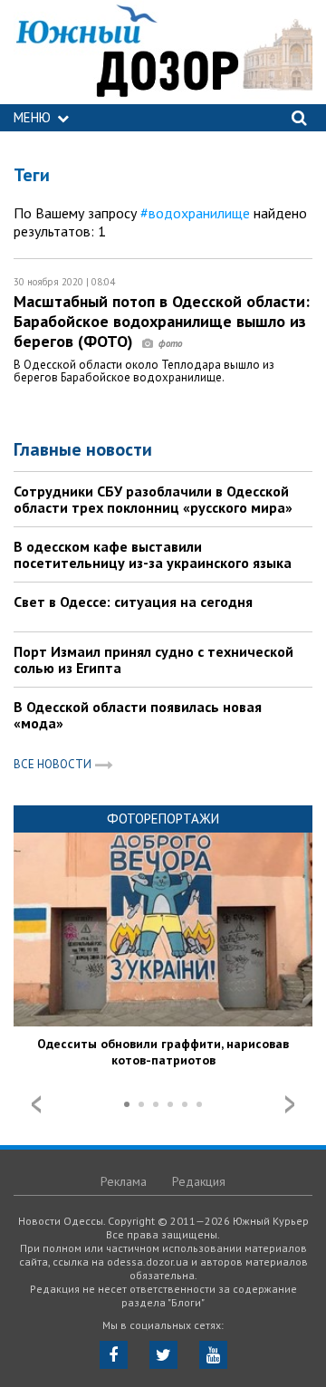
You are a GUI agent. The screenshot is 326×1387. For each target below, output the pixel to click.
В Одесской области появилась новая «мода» (138, 715)
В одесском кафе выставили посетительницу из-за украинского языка (153, 554)
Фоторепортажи (163, 818)
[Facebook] (114, 1355)
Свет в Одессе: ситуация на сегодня (133, 601)
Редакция (198, 1181)
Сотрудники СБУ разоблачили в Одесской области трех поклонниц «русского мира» (153, 499)
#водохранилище (195, 213)
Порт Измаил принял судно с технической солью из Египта (153, 659)
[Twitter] (163, 1355)
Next (289, 1104)
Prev (36, 1104)
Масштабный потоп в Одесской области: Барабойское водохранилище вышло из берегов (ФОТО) (162, 321)
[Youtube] (213, 1355)
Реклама (124, 1181)
